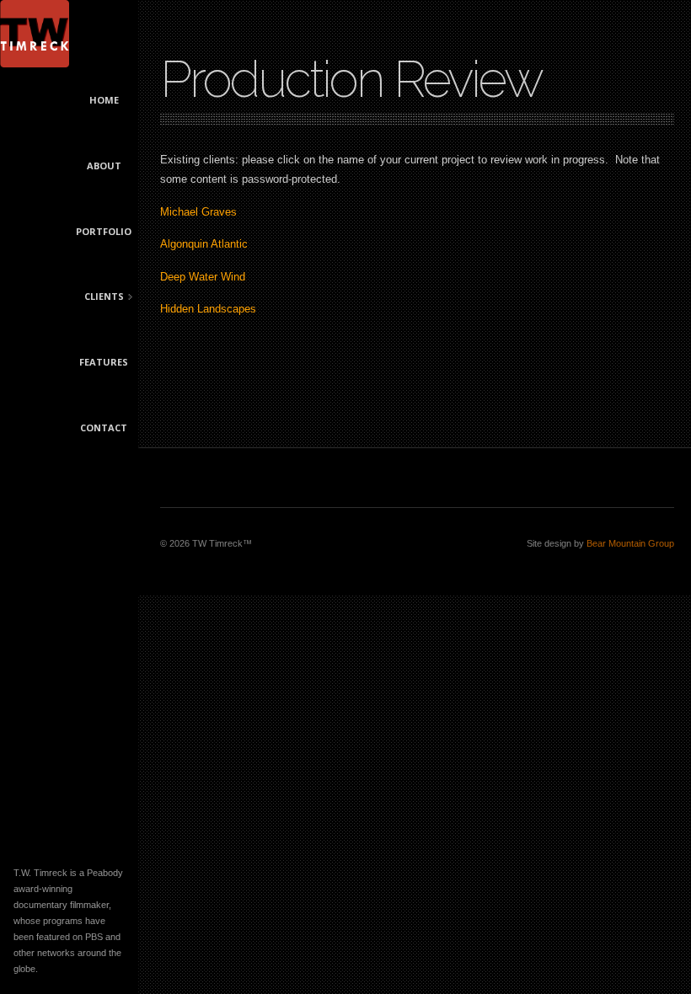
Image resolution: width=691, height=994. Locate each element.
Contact (103, 427)
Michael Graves (198, 212)
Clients (97, 298)
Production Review (350, 79)
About (104, 165)
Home (104, 100)
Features (103, 361)
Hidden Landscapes (208, 308)
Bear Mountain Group (630, 543)
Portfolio (103, 231)
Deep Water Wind (202, 276)
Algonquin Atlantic (204, 244)
